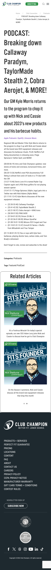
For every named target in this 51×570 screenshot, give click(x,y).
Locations (9, 451)
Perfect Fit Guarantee (17, 444)
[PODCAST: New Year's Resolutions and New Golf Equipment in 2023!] (25, 363)
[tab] (24, 403)
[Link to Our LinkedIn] (36, 549)
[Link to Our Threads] (20, 549)
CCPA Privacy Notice (15, 477)
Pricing (8, 448)
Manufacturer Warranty (18, 481)
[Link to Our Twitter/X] (14, 549)
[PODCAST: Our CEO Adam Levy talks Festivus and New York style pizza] (25, 303)
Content (8, 455)
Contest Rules (12, 489)
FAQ (6, 459)
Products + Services (15, 440)
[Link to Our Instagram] (25, 549)
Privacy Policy (12, 474)
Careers (8, 470)
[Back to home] (11, 4)
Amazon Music (31, 138)
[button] (43, 4)
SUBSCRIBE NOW (16, 506)
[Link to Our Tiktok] (42, 549)
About (7, 463)
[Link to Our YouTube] (31, 549)
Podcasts (18, 258)
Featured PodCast (16, 265)
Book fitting (31, 4)
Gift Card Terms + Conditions (20, 485)
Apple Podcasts (10, 138)
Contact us (10, 466)
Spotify (21, 138)
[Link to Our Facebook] (8, 549)
